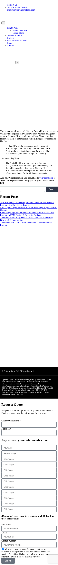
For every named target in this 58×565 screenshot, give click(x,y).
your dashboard (46, 178)
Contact (10, 45)
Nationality (6, 429)
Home (8, 103)
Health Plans (12, 28)
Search (52, 189)
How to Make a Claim (17, 40)
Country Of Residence (11, 420)
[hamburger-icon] (3, 23)
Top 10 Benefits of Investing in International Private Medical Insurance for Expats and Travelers (27, 203)
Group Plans (18, 33)
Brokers (10, 38)
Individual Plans (20, 30)
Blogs (9, 43)
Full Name (6, 524)
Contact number (8, 541)
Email (4, 532)
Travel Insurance (14, 35)
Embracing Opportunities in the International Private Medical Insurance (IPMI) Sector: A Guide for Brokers (27, 213)
